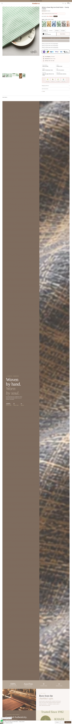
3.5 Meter (57, 30)
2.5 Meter (44, 30)
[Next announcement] (70, 1)
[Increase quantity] (63, 722)
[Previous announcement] (2, 1)
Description (4, 97)
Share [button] (44, 91)
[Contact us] (2, 721)
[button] (2, 3)
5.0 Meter (63, 30)
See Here (55, 13)
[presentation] (68, 24)
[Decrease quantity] (61, 722)
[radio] (44, 24)
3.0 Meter (51, 30)
